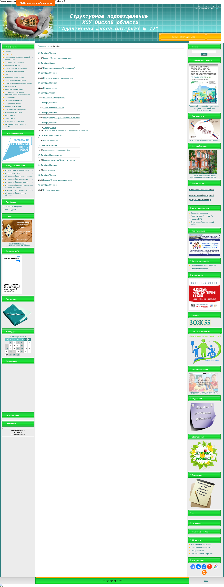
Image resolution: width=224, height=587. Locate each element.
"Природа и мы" (49, 128)
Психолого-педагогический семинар (58, 78)
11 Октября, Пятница (47, 145)
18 (22, 349)
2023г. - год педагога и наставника (204, 140)
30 (14, 355)
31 (18, 355)
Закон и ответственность (53, 108)
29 (10, 355)
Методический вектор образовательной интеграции (18, 244)
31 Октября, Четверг (47, 53)
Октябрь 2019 (18, 337)
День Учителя (49, 170)
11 (22, 345)
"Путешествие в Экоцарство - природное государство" (66, 130)
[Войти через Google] (215, 566)
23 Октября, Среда (46, 93)
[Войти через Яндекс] (209, 566)
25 (22, 352)
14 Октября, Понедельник (50, 135)
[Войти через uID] (192, 566)
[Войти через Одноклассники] (204, 572)
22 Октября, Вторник (47, 103)
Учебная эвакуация (51, 190)
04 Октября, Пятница (47, 165)
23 (14, 352)
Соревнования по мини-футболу (57, 150)
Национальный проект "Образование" (59, 68)
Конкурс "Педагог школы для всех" (57, 58)
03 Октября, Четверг (47, 175)
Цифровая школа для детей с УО (204, 393)
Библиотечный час (51, 140)
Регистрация (184, 37)
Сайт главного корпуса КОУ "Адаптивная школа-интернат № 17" (204, 176)
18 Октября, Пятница (47, 113)
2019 (49, 46)
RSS (217, 8)
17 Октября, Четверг (47, 123)
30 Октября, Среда (46, 63)
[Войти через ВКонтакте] (198, 566)
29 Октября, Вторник (47, 73)
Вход (193, 37)
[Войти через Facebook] (204, 566)
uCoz (206, 581)
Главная (174, 37)
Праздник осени (50, 88)
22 (10, 352)
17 (18, 349)
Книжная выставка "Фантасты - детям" (59, 160)
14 (7, 349)
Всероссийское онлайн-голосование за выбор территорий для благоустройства (204, 108)
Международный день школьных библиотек (61, 118)
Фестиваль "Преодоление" (54, 98)
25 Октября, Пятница (47, 83)
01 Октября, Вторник (47, 185)
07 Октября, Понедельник (50, 155)
